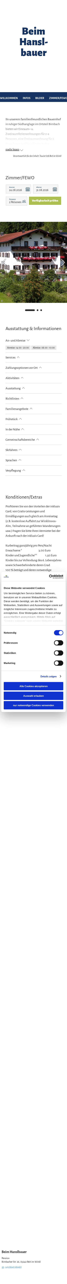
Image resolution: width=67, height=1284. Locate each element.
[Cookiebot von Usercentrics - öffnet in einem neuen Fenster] (49, 576)
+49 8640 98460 (13, 1267)
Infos (26, 98)
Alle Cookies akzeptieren (34, 686)
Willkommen (9, 98)
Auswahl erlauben (33, 695)
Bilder (39, 98)
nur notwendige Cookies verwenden (33, 705)
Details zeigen (48, 676)
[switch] (58, 643)
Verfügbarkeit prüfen (45, 200)
